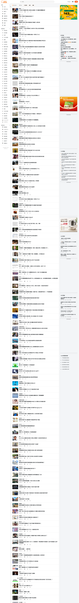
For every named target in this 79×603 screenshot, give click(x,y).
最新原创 (5, 16)
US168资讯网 (21, 106)
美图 (5, 25)
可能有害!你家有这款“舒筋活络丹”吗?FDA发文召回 (29, 150)
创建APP (5, 140)
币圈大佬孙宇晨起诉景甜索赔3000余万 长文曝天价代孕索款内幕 (32, 401)
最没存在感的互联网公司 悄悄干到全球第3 (27, 597)
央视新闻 (20, 357)
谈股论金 (5, 97)
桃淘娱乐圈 (20, 509)
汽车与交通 (6, 111)
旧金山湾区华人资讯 (22, 69)
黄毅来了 (20, 57)
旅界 (19, 14)
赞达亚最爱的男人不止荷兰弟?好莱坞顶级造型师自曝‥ (30, 89)
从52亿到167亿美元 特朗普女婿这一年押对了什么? (29, 34)
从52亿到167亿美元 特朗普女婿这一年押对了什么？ (29, 199)
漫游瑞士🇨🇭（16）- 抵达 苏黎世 (66, 56)
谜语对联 (5, 115)
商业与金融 (6, 106)
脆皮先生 (20, 521)
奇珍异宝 (5, 30)
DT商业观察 (21, 596)
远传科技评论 (21, 234)
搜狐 (19, 45)
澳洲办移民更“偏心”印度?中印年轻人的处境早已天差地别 (30, 456)
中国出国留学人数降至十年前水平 (26, 217)
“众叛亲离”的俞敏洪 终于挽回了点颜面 (27, 573)
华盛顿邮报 (20, 393)
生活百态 (5, 67)
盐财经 (20, 240)
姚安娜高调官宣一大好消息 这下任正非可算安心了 (29, 95)
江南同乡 (5, 65)
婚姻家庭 (5, 78)
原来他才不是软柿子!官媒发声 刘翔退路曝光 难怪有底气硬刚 (31, 59)
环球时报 (20, 412)
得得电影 (20, 118)
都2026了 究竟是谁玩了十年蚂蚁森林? (27, 365)
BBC (19, 246)
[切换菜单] (10, 7)
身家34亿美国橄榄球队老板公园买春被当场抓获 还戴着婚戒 (31, 334)
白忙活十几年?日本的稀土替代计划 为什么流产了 (29, 371)
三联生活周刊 (21, 203)
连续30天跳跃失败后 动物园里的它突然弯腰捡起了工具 (30, 474)
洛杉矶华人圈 (21, 142)
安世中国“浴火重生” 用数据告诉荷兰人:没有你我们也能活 (31, 413)
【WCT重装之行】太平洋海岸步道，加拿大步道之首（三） (68, 40)
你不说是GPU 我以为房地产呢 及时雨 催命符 (28, 235)
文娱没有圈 (20, 136)
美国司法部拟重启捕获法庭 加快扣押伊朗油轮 (28, 377)
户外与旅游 (6, 37)
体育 (5, 35)
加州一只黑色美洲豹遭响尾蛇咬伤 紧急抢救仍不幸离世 (30, 229)
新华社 (20, 442)
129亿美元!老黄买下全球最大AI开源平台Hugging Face (30, 407)
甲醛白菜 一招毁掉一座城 (24, 591)
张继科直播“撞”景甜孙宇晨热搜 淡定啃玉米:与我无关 (30, 138)
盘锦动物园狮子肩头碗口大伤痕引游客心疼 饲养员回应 (30, 505)
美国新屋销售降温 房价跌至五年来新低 (27, 144)
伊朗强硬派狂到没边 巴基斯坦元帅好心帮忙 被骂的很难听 (31, 450)
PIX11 (20, 258)
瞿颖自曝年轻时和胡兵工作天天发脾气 (27, 187)
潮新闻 (20, 320)
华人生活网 (20, 51)
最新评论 (5, 18)
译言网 (20, 332)
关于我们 (5, 134)
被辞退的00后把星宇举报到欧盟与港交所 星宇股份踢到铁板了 (31, 462)
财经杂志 (20, 215)
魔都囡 (20, 8)
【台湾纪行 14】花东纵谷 (65, 37)
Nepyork (20, 221)
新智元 (20, 130)
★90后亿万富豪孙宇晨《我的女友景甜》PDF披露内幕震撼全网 (32, 10)
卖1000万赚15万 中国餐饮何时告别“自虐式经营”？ (29, 174)
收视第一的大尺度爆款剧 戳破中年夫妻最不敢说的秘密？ (30, 205)
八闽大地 (5, 74)
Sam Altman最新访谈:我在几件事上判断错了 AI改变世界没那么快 (33, 438)
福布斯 (20, 33)
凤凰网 (20, 39)
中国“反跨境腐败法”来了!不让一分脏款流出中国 (29, 529)
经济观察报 (20, 191)
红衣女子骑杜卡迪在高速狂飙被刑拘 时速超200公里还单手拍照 (32, 46)
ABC (19, 252)
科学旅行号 (20, 314)
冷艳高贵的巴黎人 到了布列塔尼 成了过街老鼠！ (29, 561)
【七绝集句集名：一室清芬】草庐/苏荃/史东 (68, 59)
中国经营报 (20, 534)
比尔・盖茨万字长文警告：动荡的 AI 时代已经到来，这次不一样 (32, 266)
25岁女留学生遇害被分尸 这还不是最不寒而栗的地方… (30, 523)
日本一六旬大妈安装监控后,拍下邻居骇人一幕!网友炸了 (30, 113)
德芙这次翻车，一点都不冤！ (25, 549)
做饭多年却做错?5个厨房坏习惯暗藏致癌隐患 (28, 65)
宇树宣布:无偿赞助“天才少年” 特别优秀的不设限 (29, 389)
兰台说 (20, 345)
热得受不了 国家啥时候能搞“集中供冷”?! (27, 468)
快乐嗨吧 (5, 32)
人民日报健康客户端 (22, 26)
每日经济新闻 (21, 540)
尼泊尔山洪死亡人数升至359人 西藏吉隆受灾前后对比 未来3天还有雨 (33, 328)
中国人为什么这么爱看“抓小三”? (25, 585)
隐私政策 (5, 136)
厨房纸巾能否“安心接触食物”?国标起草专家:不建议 (29, 419)
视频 (5, 23)
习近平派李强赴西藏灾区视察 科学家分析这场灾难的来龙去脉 (31, 156)
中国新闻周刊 (21, 209)
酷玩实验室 (20, 369)
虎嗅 (19, 436)
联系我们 (5, 127)
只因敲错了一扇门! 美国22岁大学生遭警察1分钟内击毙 (30, 71)
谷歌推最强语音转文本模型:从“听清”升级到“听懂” (29, 486)
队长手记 (20, 424)
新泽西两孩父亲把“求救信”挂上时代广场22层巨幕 (29, 260)
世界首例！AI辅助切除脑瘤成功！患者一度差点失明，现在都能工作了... (34, 248)
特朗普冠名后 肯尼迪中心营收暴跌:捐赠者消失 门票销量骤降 (31, 395)
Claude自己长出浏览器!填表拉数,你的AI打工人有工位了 (30, 132)
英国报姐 (20, 87)
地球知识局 (20, 467)
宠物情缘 (5, 42)
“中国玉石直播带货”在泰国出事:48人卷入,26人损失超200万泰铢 (32, 126)
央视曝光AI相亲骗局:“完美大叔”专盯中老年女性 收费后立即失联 (32, 358)
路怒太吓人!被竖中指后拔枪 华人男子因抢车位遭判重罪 (30, 52)
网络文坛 (5, 55)
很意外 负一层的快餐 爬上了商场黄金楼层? (28, 432)
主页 (5, 6)
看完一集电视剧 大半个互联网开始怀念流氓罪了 (29, 567)
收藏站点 (5, 143)
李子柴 (20, 75)
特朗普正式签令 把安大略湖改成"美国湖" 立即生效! (29, 22)
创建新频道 (6, 122)
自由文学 (5, 72)
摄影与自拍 (6, 46)
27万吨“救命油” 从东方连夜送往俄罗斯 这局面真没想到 (30, 340)
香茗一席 (5, 90)
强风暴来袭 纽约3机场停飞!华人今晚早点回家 (28, 107)
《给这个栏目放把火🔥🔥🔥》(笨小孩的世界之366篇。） (68, 43)
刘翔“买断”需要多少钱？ (24, 193)
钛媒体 (20, 351)
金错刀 (20, 571)
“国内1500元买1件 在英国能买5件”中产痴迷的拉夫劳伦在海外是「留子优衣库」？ (36, 579)
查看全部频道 (6, 120)
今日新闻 (25, 5)
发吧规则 (5, 138)
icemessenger (21, 290)
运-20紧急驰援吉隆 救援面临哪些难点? (27, 426)
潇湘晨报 (20, 296)
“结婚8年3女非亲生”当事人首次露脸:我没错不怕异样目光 (30, 322)
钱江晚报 (20, 185)
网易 (19, 584)
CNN (20, 161)
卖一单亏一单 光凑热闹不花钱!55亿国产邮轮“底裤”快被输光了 (31, 77)
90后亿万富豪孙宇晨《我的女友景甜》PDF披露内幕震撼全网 (68, 154)
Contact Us (6, 129)
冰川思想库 (20, 602)
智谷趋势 (20, 430)
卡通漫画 (5, 69)
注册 (76, 1)
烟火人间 (5, 113)
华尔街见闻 (20, 485)
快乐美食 (5, 48)
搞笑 (5, 39)
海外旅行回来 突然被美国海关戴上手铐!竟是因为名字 (30, 83)
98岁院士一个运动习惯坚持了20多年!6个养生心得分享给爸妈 (31, 28)
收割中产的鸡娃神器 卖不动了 (25, 241)
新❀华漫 (5, 81)
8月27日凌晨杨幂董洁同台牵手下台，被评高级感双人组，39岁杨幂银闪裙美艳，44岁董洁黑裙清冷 (38, 279)
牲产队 (20, 547)
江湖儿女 (5, 99)
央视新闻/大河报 (21, 479)
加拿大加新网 (21, 20)
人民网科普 (20, 63)
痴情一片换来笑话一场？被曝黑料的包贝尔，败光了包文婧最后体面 (33, 272)
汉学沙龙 (5, 85)
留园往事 (5, 104)
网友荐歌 (5, 88)
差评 (19, 363)
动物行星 (20, 473)
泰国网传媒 (20, 124)
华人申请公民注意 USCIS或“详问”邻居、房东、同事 (29, 223)
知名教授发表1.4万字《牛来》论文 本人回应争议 (29, 211)
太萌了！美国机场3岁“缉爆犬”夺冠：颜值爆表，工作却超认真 (31, 254)
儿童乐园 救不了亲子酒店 (24, 499)
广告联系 (5, 131)
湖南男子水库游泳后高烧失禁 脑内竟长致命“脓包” (29, 298)
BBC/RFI (20, 154)
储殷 (19, 454)
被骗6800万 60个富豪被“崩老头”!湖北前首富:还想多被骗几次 (31, 310)
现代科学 (5, 83)
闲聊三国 (5, 62)
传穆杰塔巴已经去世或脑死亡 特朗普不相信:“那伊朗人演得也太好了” (33, 535)
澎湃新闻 (20, 387)
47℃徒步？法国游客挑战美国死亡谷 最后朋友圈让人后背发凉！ (32, 555)
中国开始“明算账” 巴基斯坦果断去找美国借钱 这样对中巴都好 (31, 304)
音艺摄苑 (5, 58)
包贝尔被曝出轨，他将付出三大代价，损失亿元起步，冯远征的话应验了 (34, 285)
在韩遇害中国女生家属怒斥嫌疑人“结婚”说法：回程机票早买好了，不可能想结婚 (35, 291)
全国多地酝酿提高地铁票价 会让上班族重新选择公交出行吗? (31, 346)
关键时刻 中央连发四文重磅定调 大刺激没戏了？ (29, 517)
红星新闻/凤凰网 (21, 400)
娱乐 (5, 108)
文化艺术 (5, 44)
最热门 (5, 11)
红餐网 (20, 173)
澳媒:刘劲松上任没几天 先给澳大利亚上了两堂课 (29, 180)
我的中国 (5, 102)
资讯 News (6, 9)
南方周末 (20, 418)
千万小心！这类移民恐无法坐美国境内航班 (28, 162)
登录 (73, 1)
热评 (5, 13)
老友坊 (5, 92)
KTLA (20, 228)
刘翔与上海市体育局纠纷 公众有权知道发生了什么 (29, 168)
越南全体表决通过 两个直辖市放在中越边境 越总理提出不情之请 (32, 40)
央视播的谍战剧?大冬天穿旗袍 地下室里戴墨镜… (29, 119)
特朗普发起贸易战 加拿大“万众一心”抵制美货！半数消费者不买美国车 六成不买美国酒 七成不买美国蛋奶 (38, 542)
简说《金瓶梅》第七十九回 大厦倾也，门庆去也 (68, 49)
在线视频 (5, 118)
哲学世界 (5, 60)
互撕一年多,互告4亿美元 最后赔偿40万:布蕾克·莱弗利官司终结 (32, 511)
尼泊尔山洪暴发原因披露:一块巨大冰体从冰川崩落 (29, 480)
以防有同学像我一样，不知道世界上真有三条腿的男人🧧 (68, 52)
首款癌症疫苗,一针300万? (24, 101)
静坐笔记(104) (63, 45)
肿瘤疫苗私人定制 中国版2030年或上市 (27, 383)
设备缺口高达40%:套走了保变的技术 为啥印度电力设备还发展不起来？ (33, 493)
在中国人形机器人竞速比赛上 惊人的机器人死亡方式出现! (31, 316)
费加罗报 (20, 559)
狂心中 (20, 264)
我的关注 (5, 20)
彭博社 (20, 375)
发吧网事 (5, 51)
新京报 (20, 167)
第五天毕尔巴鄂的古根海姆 (65, 46)
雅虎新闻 (20, 112)
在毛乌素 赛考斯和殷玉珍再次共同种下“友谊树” (29, 444)
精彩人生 (5, 53)
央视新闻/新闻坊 (21, 326)
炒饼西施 (62, 54)
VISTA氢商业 (21, 578)
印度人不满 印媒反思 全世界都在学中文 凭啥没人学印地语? (31, 352)
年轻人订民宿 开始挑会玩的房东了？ (26, 16)
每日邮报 (20, 553)
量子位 (20, 100)
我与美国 (5, 95)
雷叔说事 (20, 565)
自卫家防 (5, 76)
